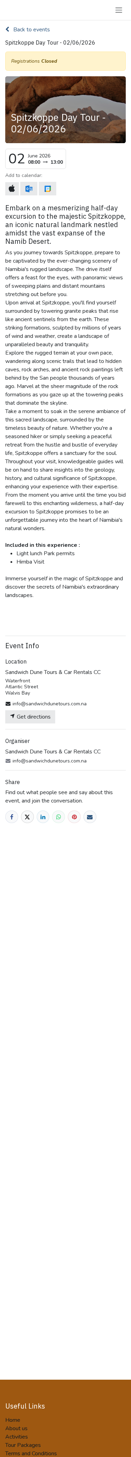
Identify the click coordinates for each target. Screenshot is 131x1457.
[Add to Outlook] (28, 188)
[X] (27, 817)
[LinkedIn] (43, 817)
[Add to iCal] (12, 188)
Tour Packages (23, 1445)
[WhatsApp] (58, 817)
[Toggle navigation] (119, 10)
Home (12, 1420)
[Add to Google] (47, 188)
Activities (16, 1437)
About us (16, 1428)
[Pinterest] (74, 817)
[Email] (89, 817)
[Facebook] (11, 817)
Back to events (31, 29)
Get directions (33, 717)
